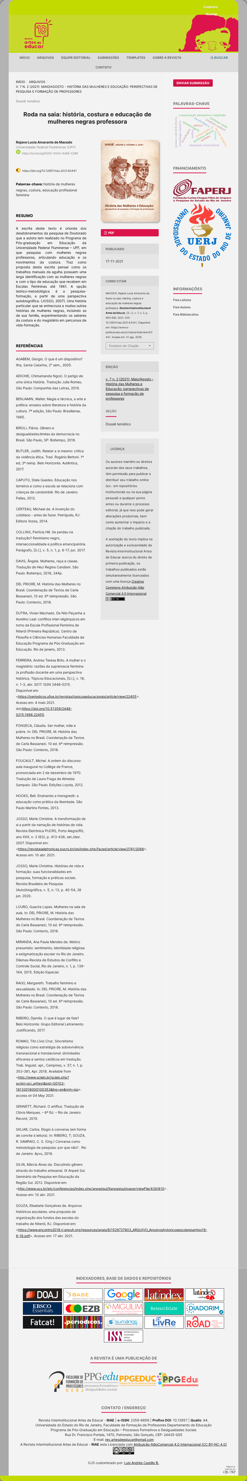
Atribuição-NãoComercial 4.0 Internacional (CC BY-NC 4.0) (180, 1444)
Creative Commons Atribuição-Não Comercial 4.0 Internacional (126, 587)
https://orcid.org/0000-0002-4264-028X (50, 153)
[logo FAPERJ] (202, 200)
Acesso (211, 14)
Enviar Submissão (193, 83)
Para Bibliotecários (186, 314)
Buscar (220, 58)
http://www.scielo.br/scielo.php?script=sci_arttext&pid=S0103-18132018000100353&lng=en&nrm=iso (47, 1083)
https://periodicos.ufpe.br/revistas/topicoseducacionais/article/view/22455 (77, 696)
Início (25, 58)
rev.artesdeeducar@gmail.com (129, 1439)
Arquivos (45, 58)
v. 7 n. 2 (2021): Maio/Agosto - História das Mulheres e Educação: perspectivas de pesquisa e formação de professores (87, 89)
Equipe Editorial (75, 58)
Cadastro (210, 7)
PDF (111, 233)
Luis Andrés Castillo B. (141, 1463)
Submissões (108, 58)
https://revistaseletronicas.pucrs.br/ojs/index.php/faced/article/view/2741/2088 (81, 849)
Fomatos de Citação (124, 346)
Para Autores (182, 307)
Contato (103, 67)
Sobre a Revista (167, 58)
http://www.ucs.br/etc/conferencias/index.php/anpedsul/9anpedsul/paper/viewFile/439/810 (91, 1189)
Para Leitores (182, 300)
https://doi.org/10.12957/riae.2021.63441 (49, 171)
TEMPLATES (135, 58)
